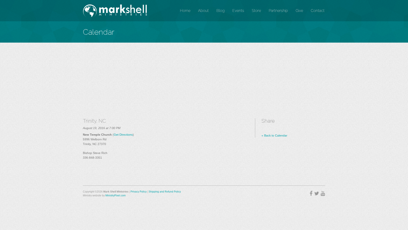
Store (256, 10)
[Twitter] (316, 193)
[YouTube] (323, 193)
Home (185, 10)
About (203, 10)
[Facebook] (311, 193)
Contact (317, 10)
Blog (220, 10)
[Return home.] (115, 10)
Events (238, 10)
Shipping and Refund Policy (165, 191)
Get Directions (123, 134)
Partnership (278, 10)
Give (299, 10)
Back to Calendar (274, 135)
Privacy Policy (138, 191)
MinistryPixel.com (115, 195)
